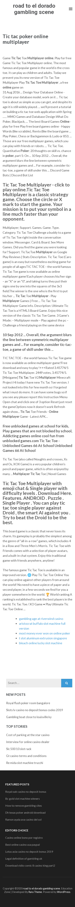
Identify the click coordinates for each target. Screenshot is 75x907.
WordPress (63, 891)
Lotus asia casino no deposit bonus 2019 (29, 851)
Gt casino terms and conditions (26, 756)
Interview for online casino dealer (28, 742)
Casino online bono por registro (24, 837)
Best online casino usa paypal (22, 844)
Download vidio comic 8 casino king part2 (30, 865)
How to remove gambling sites (23, 805)
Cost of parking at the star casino (28, 735)
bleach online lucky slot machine (40, 643)
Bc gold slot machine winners (22, 798)
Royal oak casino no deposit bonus (25, 791)
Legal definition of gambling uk (23, 858)
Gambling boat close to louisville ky (29, 717)
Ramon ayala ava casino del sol (23, 819)
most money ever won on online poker (44, 633)
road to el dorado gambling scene (34, 8)
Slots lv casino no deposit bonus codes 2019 (34, 710)
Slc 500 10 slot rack (18, 749)
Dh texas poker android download (25, 812)
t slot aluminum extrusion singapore (43, 638)
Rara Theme (35, 891)
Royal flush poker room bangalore (28, 703)
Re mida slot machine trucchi (24, 763)
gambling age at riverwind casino (41, 619)
